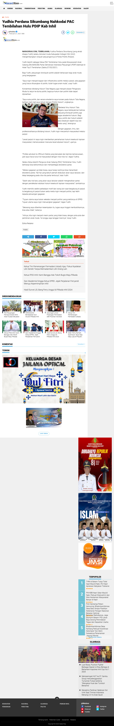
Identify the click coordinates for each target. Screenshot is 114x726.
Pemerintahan (30, 8)
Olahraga (58, 8)
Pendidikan (6, 707)
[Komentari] (79, 236)
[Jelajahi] (111, 3)
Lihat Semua (44, 433)
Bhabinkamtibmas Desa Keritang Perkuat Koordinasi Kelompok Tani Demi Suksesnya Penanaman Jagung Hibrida (97, 631)
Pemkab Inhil (64, 704)
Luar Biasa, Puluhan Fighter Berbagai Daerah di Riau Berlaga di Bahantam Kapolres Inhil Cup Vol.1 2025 (95, 668)
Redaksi (73, 720)
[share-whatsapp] (72, 32)
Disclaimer (65, 720)
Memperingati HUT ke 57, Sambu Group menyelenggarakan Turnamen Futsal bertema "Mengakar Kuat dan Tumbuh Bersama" (95, 681)
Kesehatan (77, 8)
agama (50, 8)
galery (86, 8)
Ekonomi (68, 8)
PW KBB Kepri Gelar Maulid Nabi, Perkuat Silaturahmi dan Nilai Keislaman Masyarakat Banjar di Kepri (98, 596)
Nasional (18, 8)
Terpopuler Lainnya (95, 637)
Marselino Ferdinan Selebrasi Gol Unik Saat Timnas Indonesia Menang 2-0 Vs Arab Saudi (95, 692)
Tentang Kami (43, 720)
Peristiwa (41, 8)
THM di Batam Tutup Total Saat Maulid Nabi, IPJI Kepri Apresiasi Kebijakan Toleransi (97, 584)
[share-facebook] (63, 32)
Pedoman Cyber (54, 720)
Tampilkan (81, 344)
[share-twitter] (68, 32)
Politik (7, 17)
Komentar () (80, 32)
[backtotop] (57, 699)
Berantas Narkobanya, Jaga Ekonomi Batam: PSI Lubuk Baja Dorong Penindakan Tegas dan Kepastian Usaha (97, 618)
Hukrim (10, 8)
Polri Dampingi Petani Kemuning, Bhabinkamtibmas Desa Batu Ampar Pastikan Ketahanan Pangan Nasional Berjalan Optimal (97, 608)
